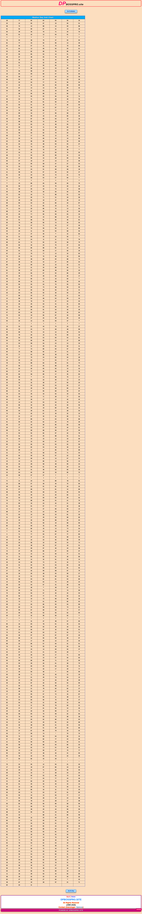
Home (73, 897)
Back (68, 897)
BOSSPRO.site (71, 4)
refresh (139, 909)
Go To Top (71, 890)
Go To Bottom (71, 11)
